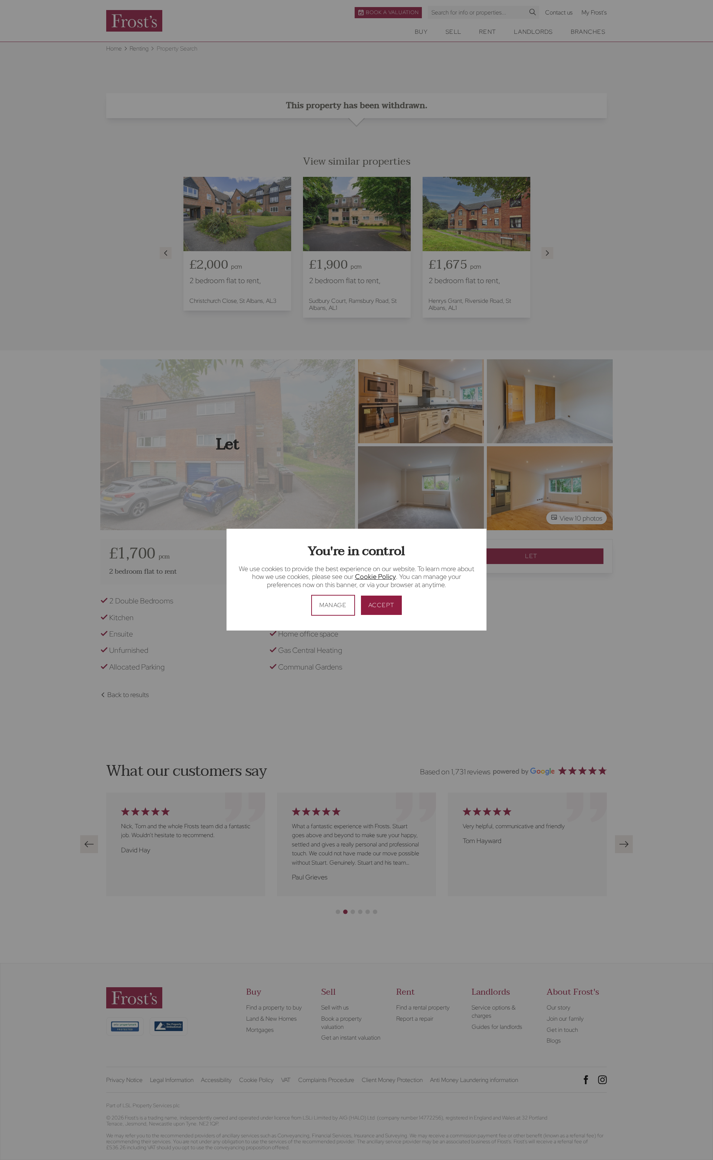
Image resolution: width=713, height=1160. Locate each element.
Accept (381, 605)
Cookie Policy (375, 576)
